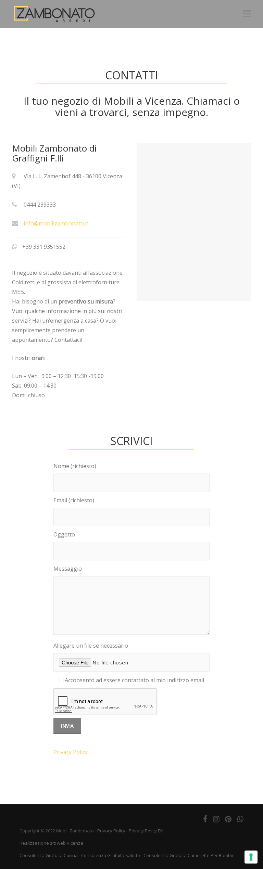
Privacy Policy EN (146, 831)
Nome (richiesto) (74, 466)
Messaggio (67, 568)
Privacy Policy (70, 752)
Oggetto (64, 534)
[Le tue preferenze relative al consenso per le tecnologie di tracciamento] (251, 857)
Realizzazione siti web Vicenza (51, 843)
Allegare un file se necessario (90, 645)
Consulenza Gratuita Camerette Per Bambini (189, 855)
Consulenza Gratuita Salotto (110, 855)
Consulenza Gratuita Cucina (49, 855)
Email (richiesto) (73, 500)
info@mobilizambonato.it (56, 223)
